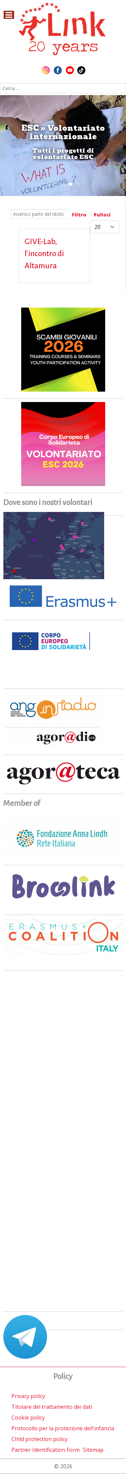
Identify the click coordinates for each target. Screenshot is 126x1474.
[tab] (48, 184)
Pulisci (102, 214)
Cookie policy (28, 1417)
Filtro (79, 214)
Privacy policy (28, 1396)
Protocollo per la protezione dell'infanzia (62, 1428)
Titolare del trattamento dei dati (51, 1406)
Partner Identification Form (45, 1449)
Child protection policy (39, 1439)
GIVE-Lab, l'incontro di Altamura (44, 253)
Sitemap (93, 1449)
